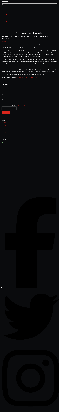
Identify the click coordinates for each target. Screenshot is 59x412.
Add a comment (4, 118)
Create (7, 139)
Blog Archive (7, 19)
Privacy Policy (20, 105)
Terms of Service (27, 105)
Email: (3, 94)
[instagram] (30, 410)
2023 (5, 123)
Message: (3, 99)
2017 (5, 132)
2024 (5, 122)
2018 (5, 130)
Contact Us (7, 23)
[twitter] (30, 344)
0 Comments (4, 41)
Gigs (5, 16)
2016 (5, 134)
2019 (5, 129)
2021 (5, 125)
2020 (5, 127)
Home (6, 14)
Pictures (6, 21)
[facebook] (30, 287)
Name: (3, 89)
